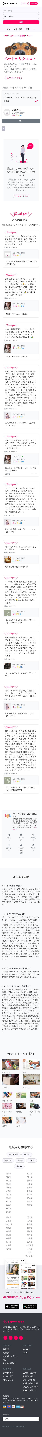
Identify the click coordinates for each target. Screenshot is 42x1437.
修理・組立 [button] (18, 29)
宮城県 (8, 1184)
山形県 (8, 1191)
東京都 (26, 1154)
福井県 (29, 1181)
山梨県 (29, 1184)
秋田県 (8, 1188)
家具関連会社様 (29, 1376)
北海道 (8, 1174)
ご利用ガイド (8, 1373)
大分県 (29, 1238)
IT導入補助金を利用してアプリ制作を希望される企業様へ (30, 1386)
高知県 (29, 1221)
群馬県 (8, 1205)
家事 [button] (27, 29)
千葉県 (8, 1209)
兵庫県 (8, 1217)
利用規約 (6, 1353)
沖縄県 (29, 1249)
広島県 (8, 1238)
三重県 (29, 1202)
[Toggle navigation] (39, 3)
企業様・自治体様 (29, 1373)
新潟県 (8, 1212)
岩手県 (8, 1181)
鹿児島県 (29, 1245)
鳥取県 (8, 1228)
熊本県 (29, 1235)
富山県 (29, 1174)
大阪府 (31, 1160)
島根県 (8, 1231)
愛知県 (29, 1198)
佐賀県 (29, 1228)
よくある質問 (8, 1376)
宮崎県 (29, 1242)
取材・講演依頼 (29, 1380)
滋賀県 (29, 1205)
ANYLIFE (26, 1349)
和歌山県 (8, 1224)
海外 (29, 1252)
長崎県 (29, 1231)
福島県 (8, 1195)
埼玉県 (20, 1160)
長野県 (29, 1188)
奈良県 (8, 1221)
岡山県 (8, 1235)
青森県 (8, 1177)
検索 (21, 22)
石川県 (29, 1177)
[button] (8, 837)
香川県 (8, 1249)
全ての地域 (13, 1154)
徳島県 (8, 1245)
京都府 (19, 1166)
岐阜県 (29, 1191)
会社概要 (6, 1349)
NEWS (25, 1353)
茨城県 (8, 1198)
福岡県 (29, 1224)
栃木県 (8, 1202)
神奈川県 (7, 1160)
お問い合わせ (8, 1380)
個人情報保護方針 (9, 1363)
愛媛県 (29, 1217)
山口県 (8, 1242)
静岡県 (29, 1195)
